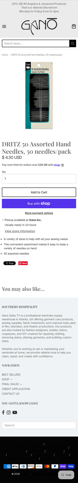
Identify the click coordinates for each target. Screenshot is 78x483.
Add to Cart (39, 192)
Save (24, 263)
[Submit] (72, 43)
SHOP (5, 379)
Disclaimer (54, 451)
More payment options (39, 212)
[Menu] (9, 26)
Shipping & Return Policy (21, 458)
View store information (20, 231)
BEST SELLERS (11, 374)
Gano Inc (25, 473)
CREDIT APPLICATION (16, 388)
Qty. (4, 172)
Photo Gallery (43, 454)
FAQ (70, 451)
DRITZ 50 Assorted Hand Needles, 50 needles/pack (36, 54)
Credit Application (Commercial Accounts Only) (36, 447)
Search (36, 444)
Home (5, 54)
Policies (62, 454)
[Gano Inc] (39, 26)
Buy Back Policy (13, 451)
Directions (36, 451)
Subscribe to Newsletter (57, 458)
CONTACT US (10, 393)
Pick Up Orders (18, 454)
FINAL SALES (10, 384)
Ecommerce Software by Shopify (48, 473)
